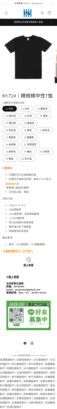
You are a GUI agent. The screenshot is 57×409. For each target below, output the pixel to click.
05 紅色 (28, 115)
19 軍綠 (9, 158)
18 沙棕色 (45, 151)
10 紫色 (28, 130)
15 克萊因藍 (30, 144)
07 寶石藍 (11, 123)
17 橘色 (28, 151)
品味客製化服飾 (23, 355)
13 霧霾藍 (29, 137)
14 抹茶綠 (11, 144)
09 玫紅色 (11, 130)
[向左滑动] (21, 89)
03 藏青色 (42, 108)
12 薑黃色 (11, 137)
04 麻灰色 (11, 115)
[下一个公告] (51, 3)
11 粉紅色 (45, 130)
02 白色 (25, 108)
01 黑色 (9, 108)
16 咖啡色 (11, 151)
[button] (6, 13)
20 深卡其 (27, 158)
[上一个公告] (5, 3)
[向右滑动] (35, 89)
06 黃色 (44, 115)
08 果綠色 (29, 123)
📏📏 (17, 250)
